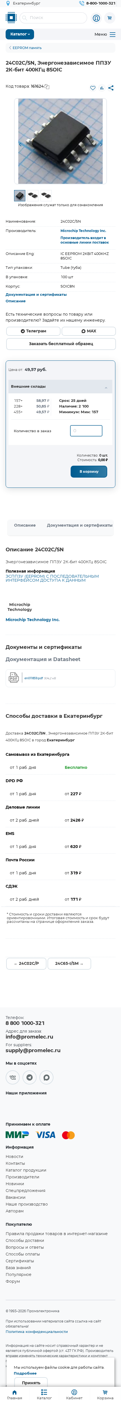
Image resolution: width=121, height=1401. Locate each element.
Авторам (15, 1211)
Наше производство (27, 1204)
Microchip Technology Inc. (83, 231)
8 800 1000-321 (25, 1023)
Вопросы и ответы (25, 1248)
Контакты (15, 1164)
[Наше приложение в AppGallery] (24, 1106)
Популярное (19, 1275)
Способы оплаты (23, 1254)
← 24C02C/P (26, 964)
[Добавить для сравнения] (102, 88)
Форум (13, 1282)
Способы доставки (25, 1241)
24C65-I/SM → (69, 964)
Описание (16, 301)
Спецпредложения (25, 1191)
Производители (22, 1177)
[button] (20, 145)
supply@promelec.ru (33, 1050)
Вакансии (16, 1198)
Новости (14, 1157)
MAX (91, 331)
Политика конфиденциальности (37, 1331)
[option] (60, 141)
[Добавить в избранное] (93, 88)
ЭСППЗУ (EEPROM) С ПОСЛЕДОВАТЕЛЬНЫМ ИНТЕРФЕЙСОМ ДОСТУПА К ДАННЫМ (52, 579)
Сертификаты (20, 1261)
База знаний (18, 1268)
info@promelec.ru (29, 1037)
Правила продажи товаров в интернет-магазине (57, 1234)
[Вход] (96, 18)
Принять (31, 1383)
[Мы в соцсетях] (13, 1077)
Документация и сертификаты (36, 295)
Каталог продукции (26, 1170)
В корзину (89, 471)
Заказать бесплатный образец (61, 344)
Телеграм (36, 331)
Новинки (15, 1184)
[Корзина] (109, 18)
